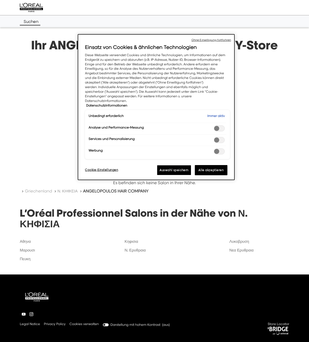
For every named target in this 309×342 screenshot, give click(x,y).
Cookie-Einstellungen (101, 170)
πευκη (25, 258)
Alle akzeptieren (211, 170)
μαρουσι (27, 250)
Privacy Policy (55, 324)
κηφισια (131, 241)
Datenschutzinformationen (106, 105)
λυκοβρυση (239, 241)
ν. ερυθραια (135, 250)
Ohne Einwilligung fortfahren (211, 40)
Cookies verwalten (84, 324)
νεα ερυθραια (241, 250)
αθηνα (25, 241)
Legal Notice (30, 324)
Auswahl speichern (174, 170)
